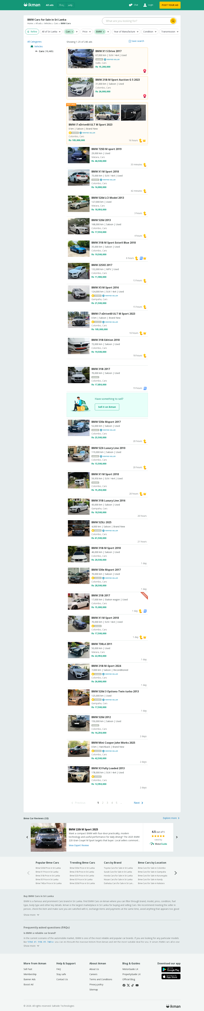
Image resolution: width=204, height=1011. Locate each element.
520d (30, 941)
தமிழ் (70, 5)
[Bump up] (140, 140)
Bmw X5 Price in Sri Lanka (47, 879)
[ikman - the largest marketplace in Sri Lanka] (32, 5)
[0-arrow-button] (28, 873)
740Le (50, 941)
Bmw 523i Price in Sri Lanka (82, 875)
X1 (35, 941)
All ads (50, 5)
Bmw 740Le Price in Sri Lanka (49, 883)
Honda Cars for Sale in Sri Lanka (118, 875)
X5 (44, 941)
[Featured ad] (144, 140)
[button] (136, 40)
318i (40, 941)
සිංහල (61, 5)
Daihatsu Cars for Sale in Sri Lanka (119, 883)
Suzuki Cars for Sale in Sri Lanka (118, 871)
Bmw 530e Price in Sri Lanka (82, 868)
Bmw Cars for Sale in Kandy (150, 879)
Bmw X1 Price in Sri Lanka (47, 871)
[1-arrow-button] (176, 873)
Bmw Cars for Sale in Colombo (152, 868)
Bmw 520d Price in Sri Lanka (48, 868)
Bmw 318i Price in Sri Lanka (48, 875)
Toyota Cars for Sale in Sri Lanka (118, 868)
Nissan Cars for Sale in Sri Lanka (118, 879)
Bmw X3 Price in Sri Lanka (81, 879)
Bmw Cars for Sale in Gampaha (152, 871)
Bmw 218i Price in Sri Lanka (82, 871)
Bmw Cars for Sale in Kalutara (151, 883)
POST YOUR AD (170, 5)
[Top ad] (144, 70)
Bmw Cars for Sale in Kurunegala (152, 875)
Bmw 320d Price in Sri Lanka (82, 883)
